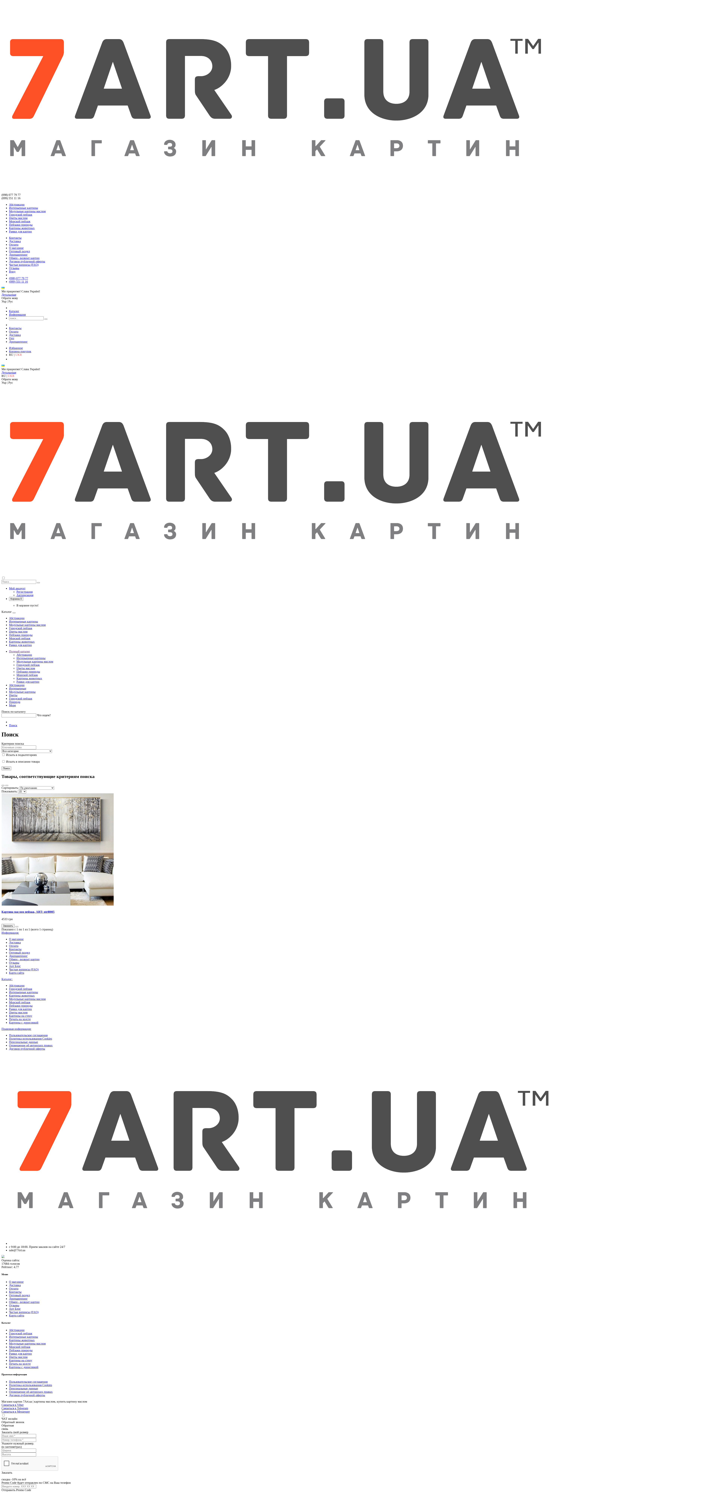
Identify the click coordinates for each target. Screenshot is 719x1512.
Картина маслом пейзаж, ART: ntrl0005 (27, 911)
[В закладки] (16, 926)
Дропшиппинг (18, 254)
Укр (3, 301)
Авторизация (24, 595)
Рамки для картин (20, 231)
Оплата (13, 244)
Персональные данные (23, 1042)
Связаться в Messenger (15, 1411)
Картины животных (22, 228)
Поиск (13, 725)
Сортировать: (10, 787)
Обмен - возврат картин (24, 258)
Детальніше (8, 294)
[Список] (2, 785)
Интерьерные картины (23, 208)
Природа (14, 702)
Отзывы (14, 268)
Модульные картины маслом (27, 211)
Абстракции (17, 204)
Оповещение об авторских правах (31, 1045)
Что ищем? (44, 715)
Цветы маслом (18, 218)
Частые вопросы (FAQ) (24, 264)
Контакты (15, 237)
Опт (11, 338)
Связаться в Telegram (14, 1408)
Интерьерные (17, 688)
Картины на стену (20, 1015)
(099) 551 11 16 (18, 281)
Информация (17, 314)
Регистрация (24, 591)
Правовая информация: (16, 1029)
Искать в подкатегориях (21, 754)
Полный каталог (19, 651)
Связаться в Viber (12, 1404)
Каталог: (7, 979)
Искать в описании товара (22, 761)
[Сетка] (6, 785)
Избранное (16, 348)
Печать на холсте (20, 1019)
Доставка (15, 241)
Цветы (13, 695)
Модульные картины (22, 691)
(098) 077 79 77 (18, 278)
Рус (10, 301)
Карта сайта (16, 972)
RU (11, 354)
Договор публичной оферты (27, 261)
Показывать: (9, 791)
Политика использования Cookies (30, 1038)
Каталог (14, 311)
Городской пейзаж (20, 214)
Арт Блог (15, 966)
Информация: (10, 932)
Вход (12, 271)
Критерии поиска (12, 743)
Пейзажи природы (21, 224)
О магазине (16, 248)
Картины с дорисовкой (23, 1022)
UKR (18, 354)
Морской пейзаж (19, 221)
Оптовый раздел (19, 251)
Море (12, 705)
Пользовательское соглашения (28, 1035)
